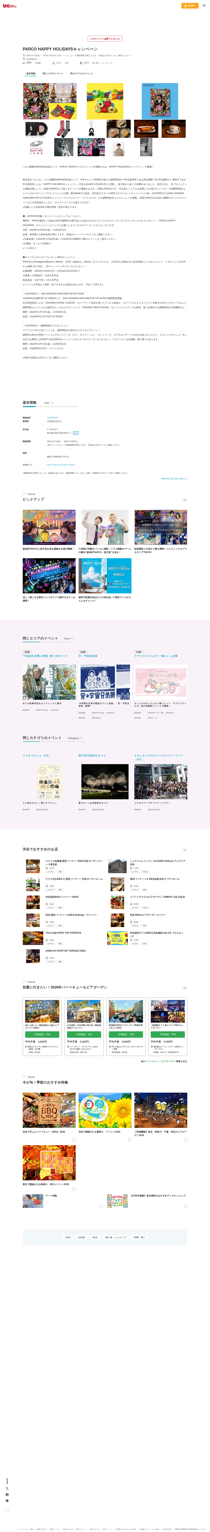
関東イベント (55, 1529)
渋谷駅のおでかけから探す (126, 1529)
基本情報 (29, 402)
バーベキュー (153, 1061)
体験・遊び (140, 1237)
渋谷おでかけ (94, 1529)
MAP (75, 433)
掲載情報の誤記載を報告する (174, 478)
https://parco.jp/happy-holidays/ (61, 464)
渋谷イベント (108, 1529)
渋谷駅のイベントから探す (149, 1529)
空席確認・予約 (42, 1034)
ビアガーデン (168, 1061)
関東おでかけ (42, 1529)
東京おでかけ (68, 1529)
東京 (96, 1237)
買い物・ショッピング (116, 1237)
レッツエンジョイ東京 (25, 1529)
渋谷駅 (82, 1237)
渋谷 (68, 1237)
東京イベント (81, 1529)
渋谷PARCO (52, 417)
